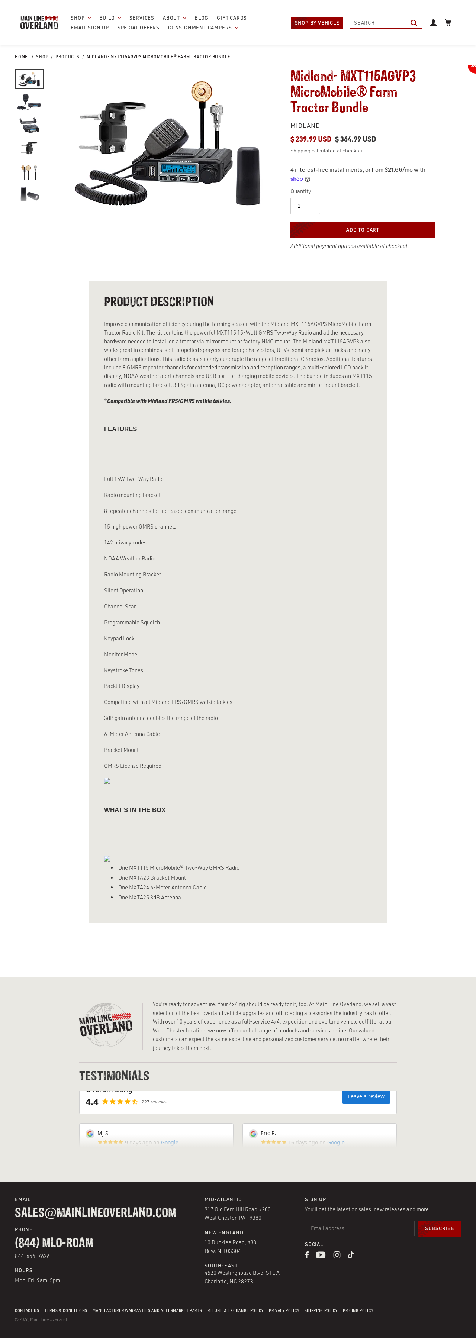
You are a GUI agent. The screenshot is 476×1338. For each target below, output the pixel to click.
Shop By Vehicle (317, 22)
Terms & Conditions (66, 1310)
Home (21, 56)
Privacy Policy (284, 1310)
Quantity (300, 191)
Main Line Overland (48, 1319)
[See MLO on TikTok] (351, 1256)
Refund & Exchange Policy (236, 1310)
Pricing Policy (358, 1310)
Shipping (300, 150)
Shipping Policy (321, 1310)
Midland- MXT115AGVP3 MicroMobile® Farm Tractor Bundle (158, 56)
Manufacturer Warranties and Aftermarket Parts (147, 1310)
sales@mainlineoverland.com (96, 1213)
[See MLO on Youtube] (321, 1256)
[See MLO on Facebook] (307, 1256)
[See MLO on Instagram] (336, 1256)
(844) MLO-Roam (54, 1243)
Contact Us (27, 1310)
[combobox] (386, 23)
